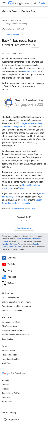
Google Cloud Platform (11, 393)
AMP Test (6, 363)
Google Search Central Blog (19, 11)
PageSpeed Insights (10, 359)
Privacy (13, 412)
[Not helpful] (23, 29)
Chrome (5, 385)
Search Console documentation (15, 335)
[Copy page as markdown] (33, 45)
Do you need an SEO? (11, 322)
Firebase (5, 389)
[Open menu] (4, 3)
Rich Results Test (9, 355)
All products (7, 402)
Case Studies (7, 339)
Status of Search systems (13, 330)
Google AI (6, 397)
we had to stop (30, 71)
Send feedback (12, 34)
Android (5, 380)
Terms (5, 412)
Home (4, 20)
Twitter (21, 188)
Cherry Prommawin (17, 208)
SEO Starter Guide (9, 326)
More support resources (12, 310)
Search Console (8, 351)
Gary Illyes (32, 208)
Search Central (27, 3)
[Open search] (35, 3)
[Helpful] (19, 29)
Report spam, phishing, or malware (16, 306)
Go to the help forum (10, 298)
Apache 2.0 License (9, 244)
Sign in (42, 3)
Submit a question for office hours (16, 302)
